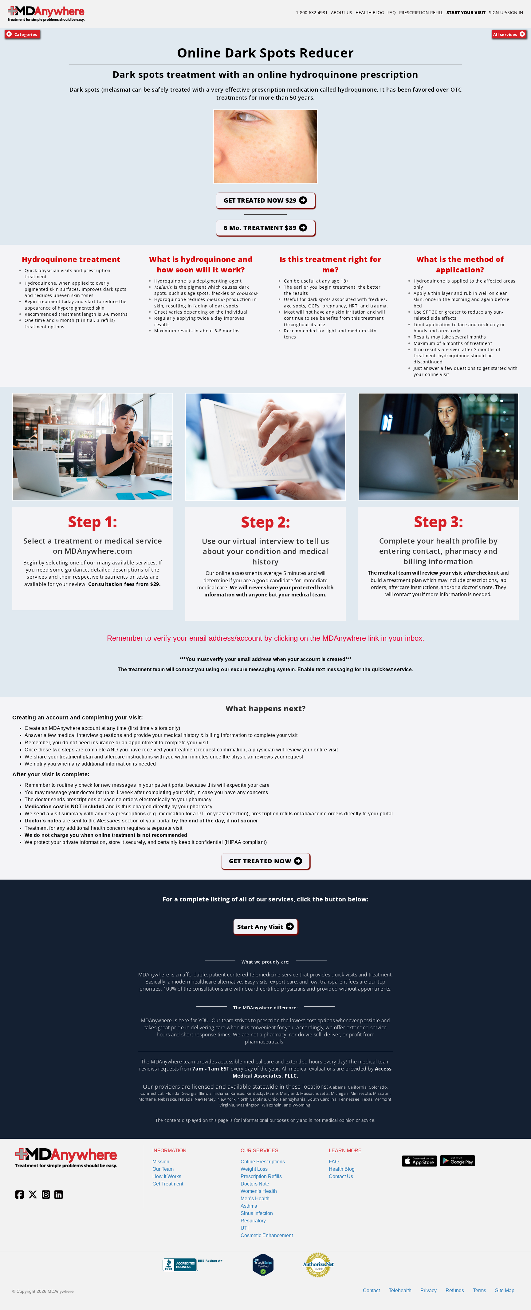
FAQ (391, 12)
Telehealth (400, 1290)
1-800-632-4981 (312, 12)
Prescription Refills (261, 1176)
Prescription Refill (421, 12)
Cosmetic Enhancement (267, 1235)
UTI (245, 1228)
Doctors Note (255, 1183)
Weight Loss (254, 1169)
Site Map (504, 1290)
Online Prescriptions (263, 1161)
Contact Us (341, 1176)
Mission (160, 1161)
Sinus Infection (257, 1213)
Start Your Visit (466, 12)
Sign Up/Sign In (506, 12)
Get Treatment (167, 1183)
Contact (371, 1290)
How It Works (166, 1176)
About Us (341, 12)
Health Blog (370, 12)
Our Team (163, 1169)
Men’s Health (255, 1198)
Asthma (249, 1206)
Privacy (428, 1290)
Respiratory (253, 1220)
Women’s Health (259, 1191)
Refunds (455, 1290)
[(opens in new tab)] (419, 1160)
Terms (479, 1290)
